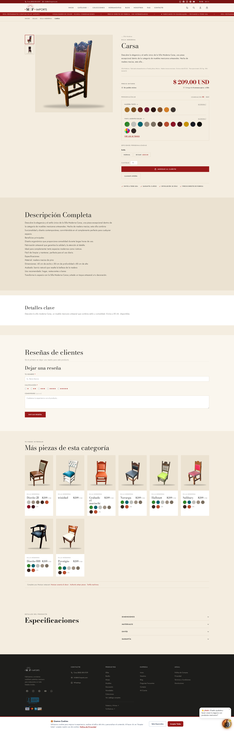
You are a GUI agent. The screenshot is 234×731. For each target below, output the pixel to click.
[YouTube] (194, 2)
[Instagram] (187, 2)
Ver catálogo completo (113, 697)
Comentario (33, 393)
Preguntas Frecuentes (147, 683)
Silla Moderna (46, 19)
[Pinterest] (190, 2)
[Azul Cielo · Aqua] (140, 124)
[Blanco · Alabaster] (133, 124)
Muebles (108, 683)
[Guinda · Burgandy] (179, 124)
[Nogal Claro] (160, 109)
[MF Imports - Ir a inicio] (36, 7)
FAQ (148, 8)
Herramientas (115, 8)
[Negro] (173, 109)
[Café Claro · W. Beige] (153, 124)
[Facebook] (183, 2)
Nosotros (138, 8)
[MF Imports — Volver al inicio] (32, 669)
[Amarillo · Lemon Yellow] (186, 124)
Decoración (109, 687)
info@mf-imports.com (81, 677)
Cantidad (125, 163)
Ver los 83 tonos (132, 136)
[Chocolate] (153, 109)
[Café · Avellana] (140, 109)
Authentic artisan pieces (78, 584)
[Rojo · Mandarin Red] (173, 124)
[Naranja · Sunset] (166, 124)
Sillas (35, 19)
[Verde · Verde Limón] (127, 124)
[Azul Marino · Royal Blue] (193, 124)
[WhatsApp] (180, 2)
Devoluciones (179, 683)
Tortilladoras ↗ (110, 709)
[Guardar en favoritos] (49, 458)
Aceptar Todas (175, 724)
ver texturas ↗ (202, 104)
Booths (108, 676)
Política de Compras (181, 672)
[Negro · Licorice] (199, 124)
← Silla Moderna (126, 36)
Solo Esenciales (158, 724)
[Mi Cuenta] (200, 7)
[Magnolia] (166, 109)
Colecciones (99, 8)
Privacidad (178, 676)
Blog (127, 8)
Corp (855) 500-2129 (81, 672)
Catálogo (82, 8)
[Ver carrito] (207, 7)
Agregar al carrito (167, 169)
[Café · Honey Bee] (160, 124)
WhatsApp (77, 682)
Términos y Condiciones (182, 680)
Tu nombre (30, 374)
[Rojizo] (147, 109)
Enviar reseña (35, 414)
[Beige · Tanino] (147, 124)
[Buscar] (194, 7)
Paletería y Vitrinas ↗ (112, 705)
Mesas (108, 680)
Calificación (31, 385)
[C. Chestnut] (133, 131)
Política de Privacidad (88, 727)
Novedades (109, 690)
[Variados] (127, 131)
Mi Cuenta (143, 690)
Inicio (71, 8)
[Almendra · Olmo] (127, 109)
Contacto (158, 8)
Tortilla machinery (93, 584)
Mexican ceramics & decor (59, 584)
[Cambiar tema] (187, 7)
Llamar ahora (130, 176)
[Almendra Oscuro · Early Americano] (133, 109)
